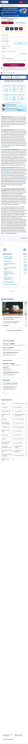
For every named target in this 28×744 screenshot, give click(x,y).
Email (3, 55)
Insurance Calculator (6, 411)
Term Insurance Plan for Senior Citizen (7, 455)
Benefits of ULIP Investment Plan (8, 257)
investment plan (10, 145)
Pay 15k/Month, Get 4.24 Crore (14, 89)
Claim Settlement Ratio (19, 427)
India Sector (17, 76)
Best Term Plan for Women (5, 459)
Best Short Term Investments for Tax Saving (9, 273)
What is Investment (9, 282)
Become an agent (18, 442)
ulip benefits (4, 419)
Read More (16, 15)
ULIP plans (6, 172)
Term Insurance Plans (19, 419)
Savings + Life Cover (21, 90)
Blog (5, 5)
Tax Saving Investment (19, 403)
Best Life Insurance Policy (6, 431)
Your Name (5, 35)
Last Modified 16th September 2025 (11, 110)
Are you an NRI (5, 41)
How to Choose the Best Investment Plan (20, 415)
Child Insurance (5, 435)
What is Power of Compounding (8, 278)
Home (2, 5)
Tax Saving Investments (6, 99)
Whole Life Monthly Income (14, 98)
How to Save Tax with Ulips (6, 415)
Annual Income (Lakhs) (7, 58)
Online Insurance (18, 411)
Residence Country (6, 46)
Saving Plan (4, 438)
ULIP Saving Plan (18, 407)
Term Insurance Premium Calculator (6, 423)
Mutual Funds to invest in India (7, 451)
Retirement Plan (18, 435)
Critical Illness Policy (6, 427)
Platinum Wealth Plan (20, 180)
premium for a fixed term (17, 137)
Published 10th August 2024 (17, 106)
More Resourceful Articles (14, 330)
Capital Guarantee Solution (18, 447)
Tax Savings (6, 76)
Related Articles (7, 254)
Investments (10, 5)
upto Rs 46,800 (7, 77)
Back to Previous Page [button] (8, 739)
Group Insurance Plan (19, 438)
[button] (14, 48)
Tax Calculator (4, 407)
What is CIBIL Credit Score (11, 284)
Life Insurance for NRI (19, 455)
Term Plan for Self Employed (18, 451)
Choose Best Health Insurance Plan (6, 442)
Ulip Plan (3, 403)
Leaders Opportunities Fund (20, 77)
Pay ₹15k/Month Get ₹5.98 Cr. (21, 99)
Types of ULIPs (8, 261)
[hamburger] (26, 2)
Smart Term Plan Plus (19, 423)
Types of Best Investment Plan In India (7, 447)
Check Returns (14, 65)
